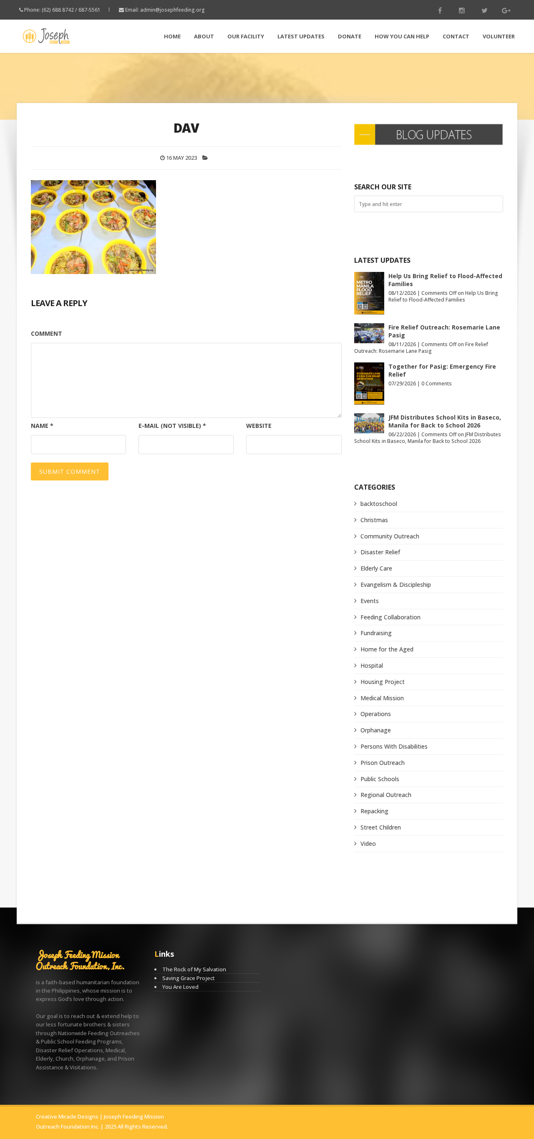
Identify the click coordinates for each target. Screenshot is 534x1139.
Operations (375, 714)
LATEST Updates (301, 36)
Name (42, 426)
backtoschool (378, 504)
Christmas (374, 520)
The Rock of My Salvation (194, 969)
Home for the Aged (386, 649)
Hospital (371, 665)
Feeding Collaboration (390, 617)
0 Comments (436, 383)
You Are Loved (180, 987)
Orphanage (375, 730)
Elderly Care (376, 568)
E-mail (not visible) (172, 426)
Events (369, 601)
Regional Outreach (385, 795)
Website (259, 426)
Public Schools (379, 779)
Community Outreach (389, 536)
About (204, 36)
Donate (349, 36)
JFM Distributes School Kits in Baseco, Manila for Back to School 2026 (444, 421)
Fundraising (376, 633)
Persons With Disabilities (394, 746)
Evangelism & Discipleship (395, 584)
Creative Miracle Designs (67, 1116)
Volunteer (499, 36)
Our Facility (245, 36)
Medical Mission (382, 698)
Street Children (380, 827)
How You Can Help (402, 36)
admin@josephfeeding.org (172, 9)
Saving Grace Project (188, 978)
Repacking (374, 811)
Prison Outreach (382, 763)
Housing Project (382, 682)
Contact (456, 36)
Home (172, 36)
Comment (46, 333)
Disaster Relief (380, 552)
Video (368, 843)
